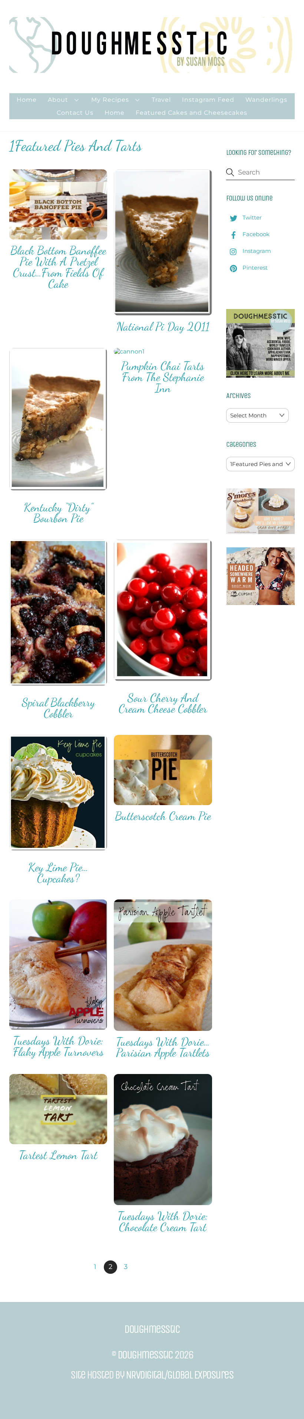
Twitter (251, 217)
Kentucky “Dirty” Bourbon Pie (58, 512)
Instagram (256, 250)
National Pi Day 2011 (162, 326)
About (58, 99)
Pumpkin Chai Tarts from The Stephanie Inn (162, 377)
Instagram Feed (208, 99)
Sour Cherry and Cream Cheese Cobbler (163, 703)
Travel (161, 99)
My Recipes (110, 99)
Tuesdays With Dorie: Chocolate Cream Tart (163, 1221)
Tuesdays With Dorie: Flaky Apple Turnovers (58, 1046)
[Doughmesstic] (152, 69)
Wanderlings (266, 99)
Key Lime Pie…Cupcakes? (58, 872)
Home (27, 99)
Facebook (255, 234)
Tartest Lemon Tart (58, 1155)
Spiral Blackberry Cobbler (58, 707)
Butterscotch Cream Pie (163, 816)
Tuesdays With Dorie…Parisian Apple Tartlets (163, 1047)
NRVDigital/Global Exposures (180, 1374)
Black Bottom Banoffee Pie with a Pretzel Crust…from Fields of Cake (58, 267)
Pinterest (254, 267)
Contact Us (75, 112)
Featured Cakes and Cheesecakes (191, 112)
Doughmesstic (145, 1354)
